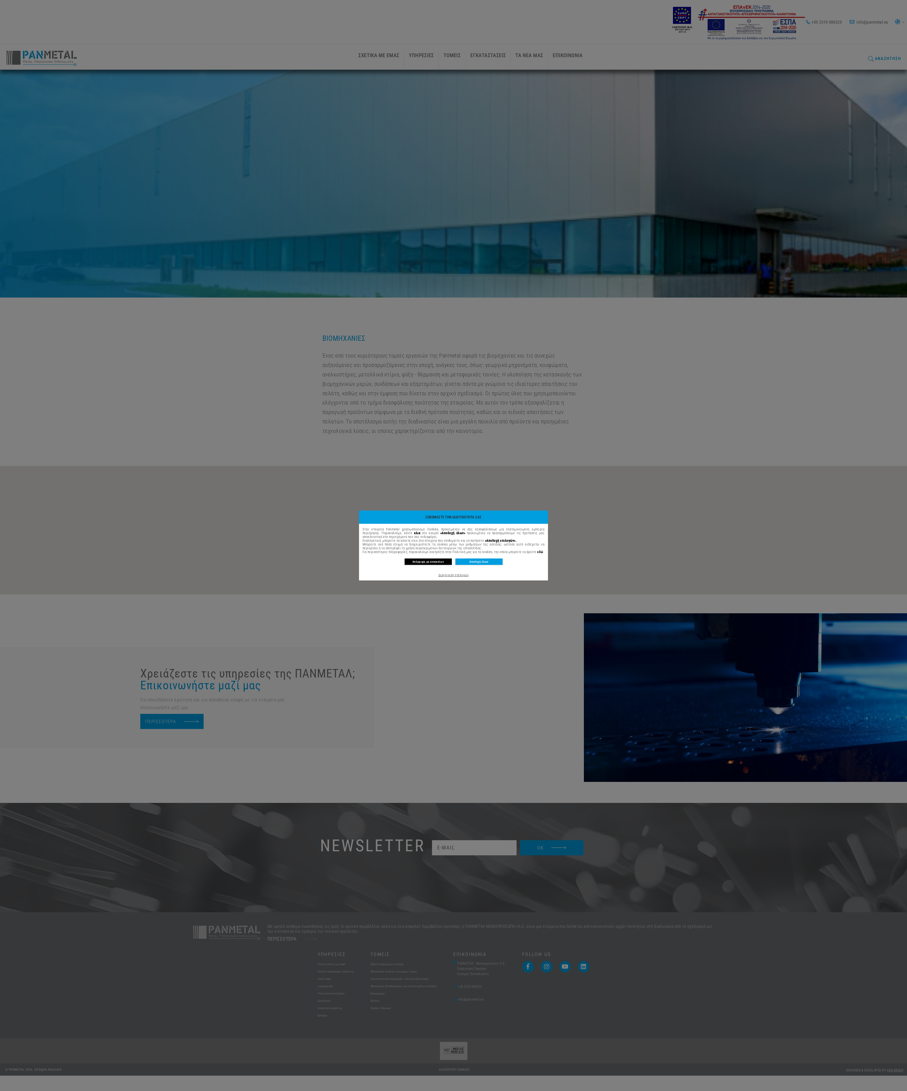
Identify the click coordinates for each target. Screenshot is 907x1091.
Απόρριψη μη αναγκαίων (428, 561)
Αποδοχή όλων (478, 561)
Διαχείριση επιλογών (453, 575)
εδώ (540, 552)
